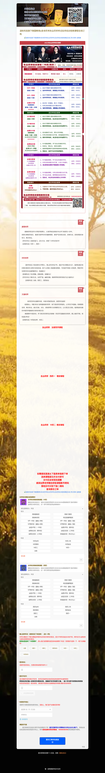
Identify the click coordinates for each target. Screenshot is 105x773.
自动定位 (25, 719)
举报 (83, 747)
